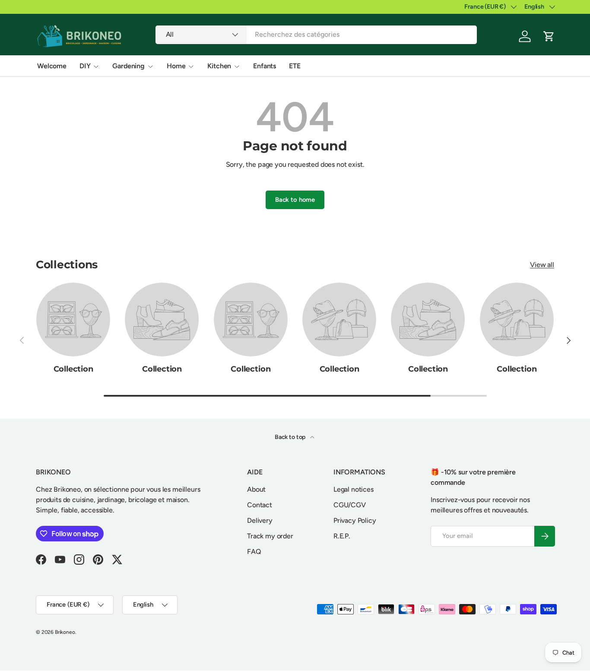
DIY (85, 66)
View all (542, 265)
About (256, 489)
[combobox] (316, 34)
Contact (259, 505)
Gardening (128, 66)
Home (176, 66)
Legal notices (353, 489)
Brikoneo (65, 632)
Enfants (264, 66)
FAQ (254, 551)
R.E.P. (341, 536)
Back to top (291, 437)
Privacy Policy (354, 520)
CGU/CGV (349, 505)
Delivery (260, 520)
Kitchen (219, 66)
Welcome (52, 66)
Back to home (295, 200)
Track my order (270, 536)
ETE (295, 66)
